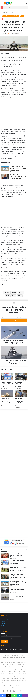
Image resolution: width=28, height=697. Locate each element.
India (13, 296)
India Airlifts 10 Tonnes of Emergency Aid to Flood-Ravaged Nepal (16, 555)
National (3, 623)
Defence (3, 621)
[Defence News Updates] (8, 3)
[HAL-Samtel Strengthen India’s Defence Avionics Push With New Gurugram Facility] (7, 376)
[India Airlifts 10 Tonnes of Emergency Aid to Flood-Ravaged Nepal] (5, 555)
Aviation (3, 625)
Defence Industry (6, 15)
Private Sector (4, 628)
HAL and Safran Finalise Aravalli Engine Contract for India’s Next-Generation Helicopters (21, 383)
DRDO (14, 292)
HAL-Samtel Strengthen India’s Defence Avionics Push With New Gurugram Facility (7, 383)
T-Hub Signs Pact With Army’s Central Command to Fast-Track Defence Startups (18, 569)
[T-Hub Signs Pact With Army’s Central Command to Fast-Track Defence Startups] (5, 569)
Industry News (9, 12)
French (21, 292)
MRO (20, 296)
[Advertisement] (14, 115)
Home (3, 12)
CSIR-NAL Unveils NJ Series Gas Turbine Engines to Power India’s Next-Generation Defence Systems (20, 402)
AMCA (7, 292)
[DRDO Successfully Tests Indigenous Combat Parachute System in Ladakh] (5, 168)
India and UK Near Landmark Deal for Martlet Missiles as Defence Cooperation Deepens (18, 596)
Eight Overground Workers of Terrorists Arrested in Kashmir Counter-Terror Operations (18, 576)
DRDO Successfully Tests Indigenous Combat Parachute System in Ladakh (18, 168)
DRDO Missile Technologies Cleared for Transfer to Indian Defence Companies (18, 176)
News (21, 15)
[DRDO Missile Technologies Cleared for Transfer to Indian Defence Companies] (5, 176)
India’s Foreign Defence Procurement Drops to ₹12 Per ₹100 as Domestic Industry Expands (7, 401)
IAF (8, 296)
